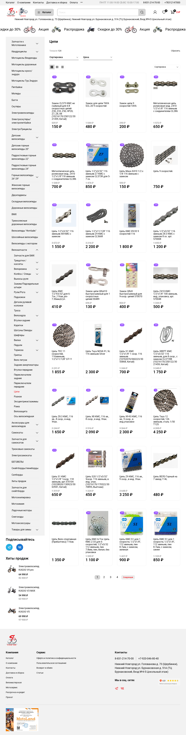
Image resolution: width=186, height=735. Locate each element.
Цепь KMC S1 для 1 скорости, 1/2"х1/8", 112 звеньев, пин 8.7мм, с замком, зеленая (130, 544)
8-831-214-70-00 (151, 2)
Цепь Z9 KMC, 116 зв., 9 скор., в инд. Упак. (131, 478)
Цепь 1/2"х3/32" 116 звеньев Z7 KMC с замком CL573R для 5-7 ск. (98, 175)
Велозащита (20, 411)
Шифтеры (19, 335)
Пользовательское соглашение (51, 663)
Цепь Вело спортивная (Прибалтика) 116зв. (64, 540)
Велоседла (20, 315)
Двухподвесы (19, 195)
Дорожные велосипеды (24, 208)
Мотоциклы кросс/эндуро (22, 72)
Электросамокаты (22, 455)
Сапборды (17, 474)
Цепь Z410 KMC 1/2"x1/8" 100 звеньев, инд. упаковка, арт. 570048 (165, 295)
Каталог (10, 2)
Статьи (39, 673)
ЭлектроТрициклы (22, 129)
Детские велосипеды (18, 137)
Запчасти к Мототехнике (19, 43)
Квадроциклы (19, 51)
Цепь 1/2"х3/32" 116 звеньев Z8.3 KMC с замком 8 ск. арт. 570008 (164, 235)
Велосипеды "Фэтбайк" (24, 230)
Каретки (18, 325)
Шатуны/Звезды (23, 330)
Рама (17, 406)
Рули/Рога (19, 292)
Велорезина (20, 269)
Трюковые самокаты (23, 449)
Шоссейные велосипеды (25, 237)
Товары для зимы (21, 529)
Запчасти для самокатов (19, 441)
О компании (23, 2)
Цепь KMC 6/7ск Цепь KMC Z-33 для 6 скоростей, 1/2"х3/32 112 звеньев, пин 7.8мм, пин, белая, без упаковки (97, 546)
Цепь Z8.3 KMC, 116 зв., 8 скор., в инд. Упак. (62, 419)
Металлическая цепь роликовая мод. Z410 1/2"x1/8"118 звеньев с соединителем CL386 (64, 175)
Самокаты (17, 432)
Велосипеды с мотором (24, 243)
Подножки (19, 297)
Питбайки (17, 87)
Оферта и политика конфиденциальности (56, 658)
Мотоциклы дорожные (24, 64)
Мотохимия (18, 503)
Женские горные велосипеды (21, 187)
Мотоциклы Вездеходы (24, 58)
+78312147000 (172, 2)
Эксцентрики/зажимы (26, 401)
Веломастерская (14, 682)
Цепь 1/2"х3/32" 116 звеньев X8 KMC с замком (63, 234)
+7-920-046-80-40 (148, 658)
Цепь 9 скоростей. (163, 171)
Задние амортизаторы (26, 365)
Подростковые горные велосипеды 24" (24, 167)
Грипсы (18, 355)
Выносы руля (21, 278)
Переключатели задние (22, 376)
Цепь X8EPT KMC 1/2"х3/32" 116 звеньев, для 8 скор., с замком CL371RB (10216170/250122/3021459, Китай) (165, 358)
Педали (18, 345)
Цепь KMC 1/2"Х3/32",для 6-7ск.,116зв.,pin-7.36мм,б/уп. (61, 295)
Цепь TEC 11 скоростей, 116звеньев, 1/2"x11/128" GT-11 (62, 355)
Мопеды (16, 93)
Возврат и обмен (44, 668)
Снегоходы (17, 516)
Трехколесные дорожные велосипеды (24, 222)
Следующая (128, 577)
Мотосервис (11, 687)
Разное (18, 396)
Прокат (9, 697)
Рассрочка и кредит (15, 692)
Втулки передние (23, 369)
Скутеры (16, 106)
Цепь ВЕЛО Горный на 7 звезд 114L (165, 478)
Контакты (38, 2)
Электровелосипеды (23, 112)
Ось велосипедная (24, 416)
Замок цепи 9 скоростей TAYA (127, 104)
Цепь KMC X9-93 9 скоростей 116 (129, 232)
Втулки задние (22, 320)
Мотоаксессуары (21, 523)
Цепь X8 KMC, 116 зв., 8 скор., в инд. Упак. (97, 417)
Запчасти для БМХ (24, 255)
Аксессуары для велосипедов (20, 424)
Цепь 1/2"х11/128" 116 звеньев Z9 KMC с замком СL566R (98, 234)
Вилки (17, 340)
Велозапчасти (19, 250)
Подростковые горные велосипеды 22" (24, 157)
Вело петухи (20, 360)
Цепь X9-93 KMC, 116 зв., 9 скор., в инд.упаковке (130, 419)
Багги (15, 100)
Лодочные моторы (22, 510)
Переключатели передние (22, 385)
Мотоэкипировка (21, 497)
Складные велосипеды (24, 201)
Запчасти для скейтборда (19, 489)
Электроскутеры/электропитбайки (21, 121)
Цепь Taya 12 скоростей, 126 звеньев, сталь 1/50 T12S (164, 420)
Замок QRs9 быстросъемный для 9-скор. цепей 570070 (130, 294)
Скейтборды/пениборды (25, 468)
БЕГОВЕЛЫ (18, 461)
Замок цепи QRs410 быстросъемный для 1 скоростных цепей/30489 (98, 295)
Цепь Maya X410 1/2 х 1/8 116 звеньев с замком (131, 174)
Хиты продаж (19, 481)
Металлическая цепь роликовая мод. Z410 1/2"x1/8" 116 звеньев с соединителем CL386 (165, 107)
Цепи (16, 391)
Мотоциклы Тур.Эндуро (24, 80)
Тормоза (18, 350)
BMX (14, 214)
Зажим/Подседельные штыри (26, 285)
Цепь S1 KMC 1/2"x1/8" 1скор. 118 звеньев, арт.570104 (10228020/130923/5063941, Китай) (63, 481)
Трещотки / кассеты (20, 262)
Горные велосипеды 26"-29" (22, 177)
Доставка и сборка (56, 2)
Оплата (74, 2)
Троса (17, 310)
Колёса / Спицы (22, 274)
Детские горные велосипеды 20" (20, 147)
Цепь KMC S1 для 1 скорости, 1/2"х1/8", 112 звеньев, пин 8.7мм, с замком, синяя (164, 544)
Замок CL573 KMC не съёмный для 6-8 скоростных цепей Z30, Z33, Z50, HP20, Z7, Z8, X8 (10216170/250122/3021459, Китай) (63, 111)
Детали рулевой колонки (22, 304)
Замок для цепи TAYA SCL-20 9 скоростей (97, 104)
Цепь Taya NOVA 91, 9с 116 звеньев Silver (98, 352)
